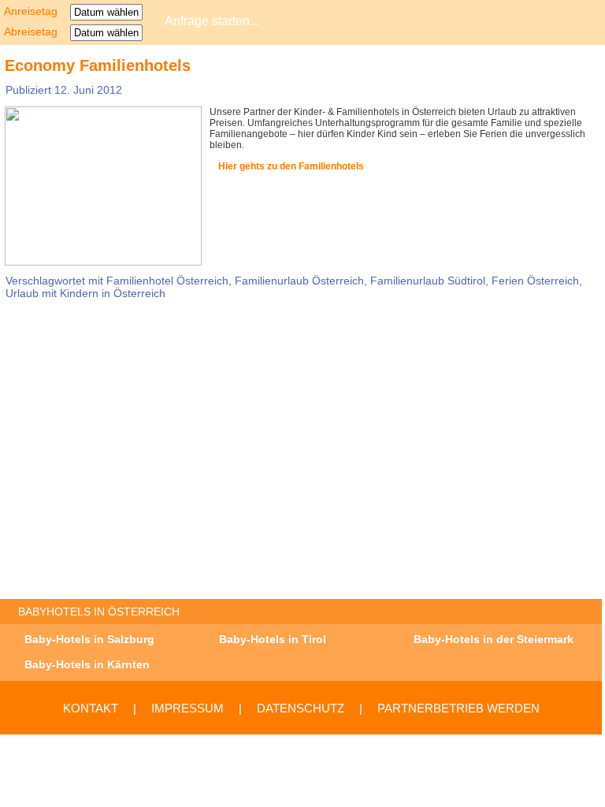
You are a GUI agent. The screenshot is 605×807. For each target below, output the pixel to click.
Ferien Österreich (535, 280)
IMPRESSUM (187, 708)
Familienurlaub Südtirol (427, 280)
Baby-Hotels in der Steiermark (493, 639)
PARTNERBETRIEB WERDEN (458, 708)
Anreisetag (35, 11)
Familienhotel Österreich (167, 280)
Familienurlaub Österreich (299, 280)
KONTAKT (90, 708)
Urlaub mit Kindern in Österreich (85, 293)
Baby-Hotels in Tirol (272, 639)
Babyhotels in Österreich (99, 611)
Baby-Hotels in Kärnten (87, 664)
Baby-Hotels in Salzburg (89, 639)
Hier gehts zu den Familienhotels (291, 166)
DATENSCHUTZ (300, 708)
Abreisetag (35, 31)
